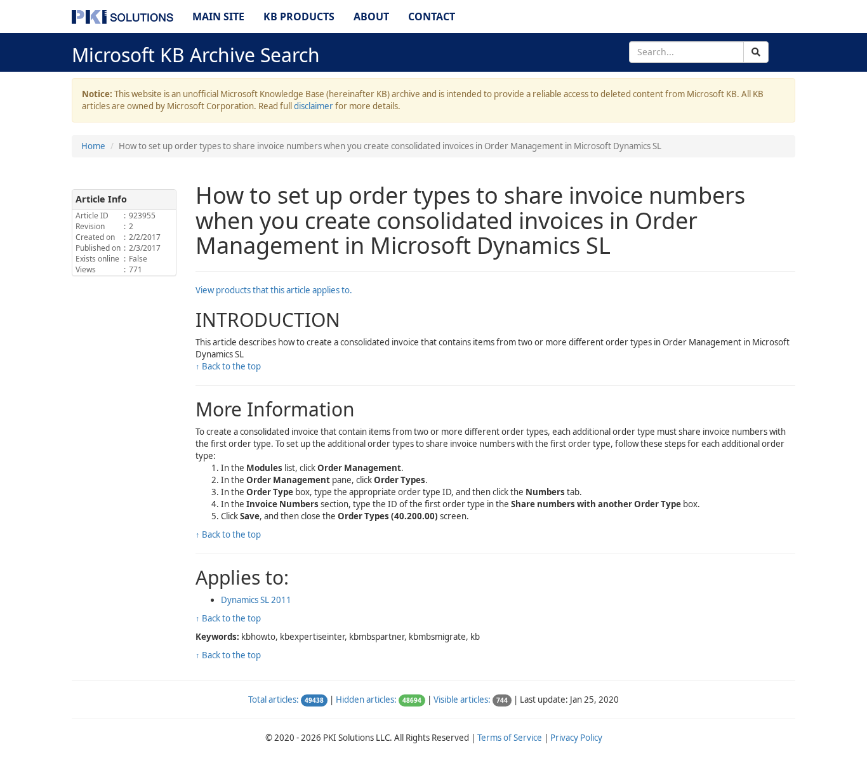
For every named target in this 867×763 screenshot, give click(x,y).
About (371, 16)
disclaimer (313, 106)
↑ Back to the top (228, 366)
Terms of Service (509, 737)
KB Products (298, 16)
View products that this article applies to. (273, 290)
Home (93, 146)
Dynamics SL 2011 (256, 600)
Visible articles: (462, 699)
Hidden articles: (366, 699)
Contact (431, 16)
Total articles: (273, 699)
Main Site (218, 16)
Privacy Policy (576, 737)
